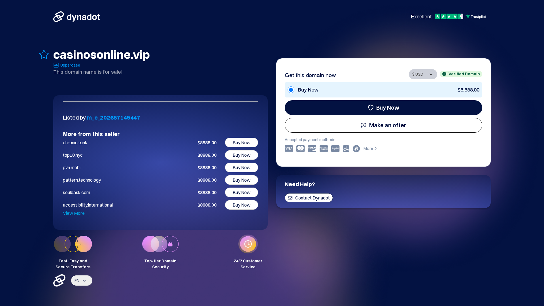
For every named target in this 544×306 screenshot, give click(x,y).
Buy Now (387, 107)
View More (74, 213)
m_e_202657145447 (113, 117)
